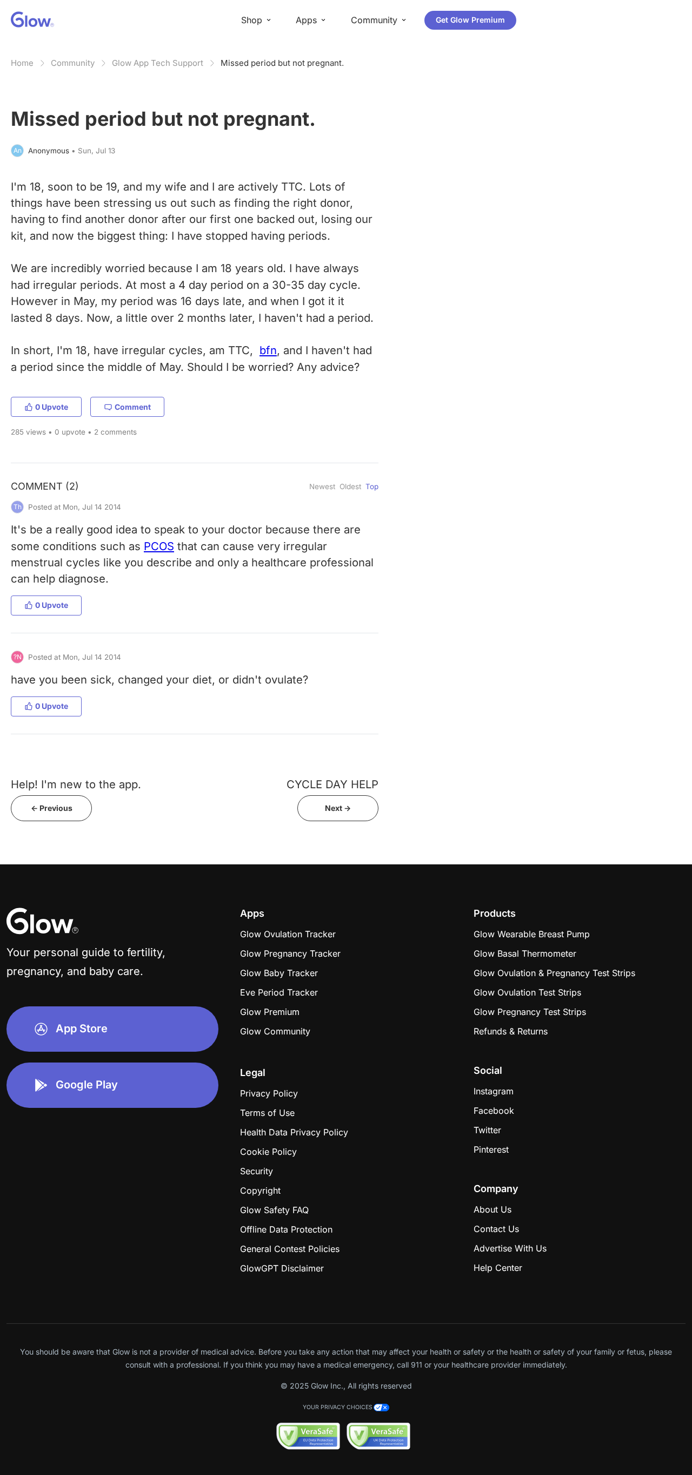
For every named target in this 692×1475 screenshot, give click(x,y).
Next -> (338, 808)
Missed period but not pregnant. (282, 63)
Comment (133, 406)
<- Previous (51, 808)
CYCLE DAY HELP (332, 784)
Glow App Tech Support (157, 63)
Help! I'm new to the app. (76, 784)
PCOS (159, 546)
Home (22, 63)
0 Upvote (51, 406)
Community (73, 63)
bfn (268, 350)
